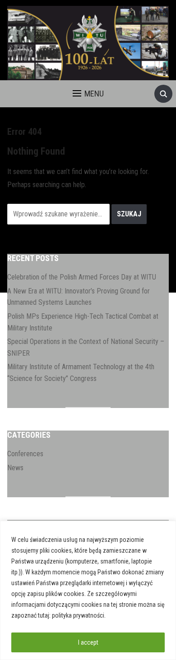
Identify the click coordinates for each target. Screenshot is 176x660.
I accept (88, 642)
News (15, 467)
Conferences (25, 453)
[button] (88, 93)
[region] (88, 590)
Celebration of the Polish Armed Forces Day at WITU (81, 277)
